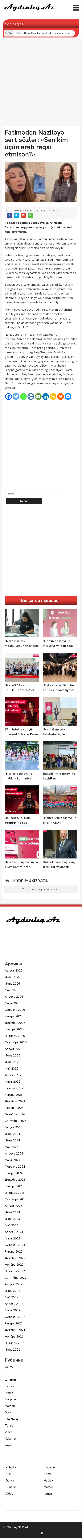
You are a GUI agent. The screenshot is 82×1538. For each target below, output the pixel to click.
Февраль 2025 (15, 1088)
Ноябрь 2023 (14, 1186)
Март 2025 (12, 1082)
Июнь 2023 (12, 1219)
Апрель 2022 (14, 1304)
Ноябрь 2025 (14, 1029)
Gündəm (10, 1380)
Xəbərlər (10, 1439)
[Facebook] (8, 396)
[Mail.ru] (30, 396)
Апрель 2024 (14, 1153)
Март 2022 (12, 1310)
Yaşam (9, 1445)
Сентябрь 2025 (16, 1042)
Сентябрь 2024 (16, 1121)
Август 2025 (13, 1049)
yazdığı (48, 227)
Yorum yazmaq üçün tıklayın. (41, 889)
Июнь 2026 (12, 984)
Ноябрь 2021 (14, 1336)
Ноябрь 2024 (14, 1108)
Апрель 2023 (14, 1232)
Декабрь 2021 (15, 1330)
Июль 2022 (12, 1291)
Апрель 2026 (14, 997)
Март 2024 (12, 1160)
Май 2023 (11, 1225)
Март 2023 (12, 1238)
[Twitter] (16, 396)
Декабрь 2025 (15, 1023)
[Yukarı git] (75, 1531)
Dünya (9, 1367)
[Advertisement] (41, 83)
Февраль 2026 (15, 1010)
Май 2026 (11, 990)
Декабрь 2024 (15, 1101)
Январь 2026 (14, 1016)
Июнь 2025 (12, 1062)
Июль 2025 (12, 1055)
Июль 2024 (12, 1134)
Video (9, 1432)
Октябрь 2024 (15, 1114)
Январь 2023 (14, 1252)
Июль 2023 (12, 1212)
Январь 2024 (14, 1173)
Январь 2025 (14, 1095)
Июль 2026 (12, 977)
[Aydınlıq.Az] (29, 12)
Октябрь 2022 (15, 1271)
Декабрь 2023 (15, 1180)
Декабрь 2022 (15, 1258)
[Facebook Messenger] (68, 396)
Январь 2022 (14, 1323)
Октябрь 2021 (15, 1343)
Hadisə (9, 1386)
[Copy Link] (53, 396)
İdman (9, 1393)
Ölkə (8, 1412)
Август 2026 (13, 970)
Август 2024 (13, 1127)
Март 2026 (12, 1003)
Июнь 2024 (12, 1140)
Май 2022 (11, 1297)
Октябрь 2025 (15, 1036)
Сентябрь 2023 (16, 1199)
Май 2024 (11, 1147)
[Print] (60, 396)
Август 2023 (13, 1206)
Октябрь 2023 (15, 1193)
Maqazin (10, 1399)
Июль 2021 (12, 1350)
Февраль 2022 (15, 1317)
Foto (8, 1373)
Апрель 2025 (14, 1075)
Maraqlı (10, 1406)
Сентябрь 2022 (16, 1278)
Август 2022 (13, 1284)
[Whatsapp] (23, 396)
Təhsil (9, 1425)
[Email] (38, 396)
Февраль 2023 (15, 1245)
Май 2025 (11, 1069)
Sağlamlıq (11, 1419)
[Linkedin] (45, 396)
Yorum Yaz (55, 210)
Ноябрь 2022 (14, 1265)
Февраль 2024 (15, 1167)
